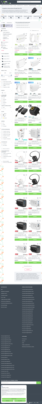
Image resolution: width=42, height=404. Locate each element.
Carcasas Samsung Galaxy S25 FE (27, 309)
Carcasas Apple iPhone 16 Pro (6, 341)
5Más (4, 40)
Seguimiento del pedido (5, 291)
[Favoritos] (7, 3)
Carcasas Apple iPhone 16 (5, 335)
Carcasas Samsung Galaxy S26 (27, 295)
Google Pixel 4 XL (20, 5)
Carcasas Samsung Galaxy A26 (27, 318)
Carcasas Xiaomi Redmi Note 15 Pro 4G (7, 365)
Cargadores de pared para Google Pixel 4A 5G (23, 27)
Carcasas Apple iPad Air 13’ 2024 (6, 355)
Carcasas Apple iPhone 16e (5, 337)
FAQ (2, 289)
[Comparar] (24, 34)
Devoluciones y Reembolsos (5, 301)
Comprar (21, 54)
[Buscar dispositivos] (11, 25)
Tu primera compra (4, 295)
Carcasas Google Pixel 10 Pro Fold (27, 324)
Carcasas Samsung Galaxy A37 (27, 316)
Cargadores (26, 5)
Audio (23, 342)
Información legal (4, 305)
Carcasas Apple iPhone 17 (5, 347)
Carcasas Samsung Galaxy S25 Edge (28, 307)
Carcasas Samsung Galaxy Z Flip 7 (28, 291)
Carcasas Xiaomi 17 (4, 357)
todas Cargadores (6, 32)
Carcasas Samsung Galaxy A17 (27, 320)
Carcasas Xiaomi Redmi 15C (5, 361)
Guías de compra (4, 307)
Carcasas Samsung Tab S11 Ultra (27, 289)
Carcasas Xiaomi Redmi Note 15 (6, 363)
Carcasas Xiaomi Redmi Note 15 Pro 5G (7, 367)
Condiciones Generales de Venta (6, 303)
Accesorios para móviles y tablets (7, 5)
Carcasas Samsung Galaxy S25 (27, 301)
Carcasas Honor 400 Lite (5, 373)
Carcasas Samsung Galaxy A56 (27, 311)
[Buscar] (18, 2)
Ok (38, 382)
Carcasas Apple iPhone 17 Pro (6, 351)
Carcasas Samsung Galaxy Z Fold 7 (28, 293)
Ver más (28, 269)
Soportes (23, 340)
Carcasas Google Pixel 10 (26, 326)
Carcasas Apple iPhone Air (5, 349)
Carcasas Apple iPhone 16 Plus (6, 339)
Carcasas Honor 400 (4, 371)
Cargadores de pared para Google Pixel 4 (22, 25)
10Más (2, 50)
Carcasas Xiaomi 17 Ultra (5, 359)
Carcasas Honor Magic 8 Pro (6, 377)
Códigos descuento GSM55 (5, 299)
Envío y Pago (3, 297)
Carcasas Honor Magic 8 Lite (6, 375)
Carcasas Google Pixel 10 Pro (27, 332)
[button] (21, 50)
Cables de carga (6, 35)
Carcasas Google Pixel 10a (26, 328)
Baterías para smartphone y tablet (28, 346)
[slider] (1, 75)
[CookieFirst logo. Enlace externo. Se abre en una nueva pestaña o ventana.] (2, 386)
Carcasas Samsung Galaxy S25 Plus (28, 303)
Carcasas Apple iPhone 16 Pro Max (7, 343)
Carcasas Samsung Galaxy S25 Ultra (28, 305)
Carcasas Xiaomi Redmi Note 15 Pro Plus (7, 369)
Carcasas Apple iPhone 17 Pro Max (7, 353)
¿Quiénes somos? (4, 293)
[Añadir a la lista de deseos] (26, 34)
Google (15, 5)
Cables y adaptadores (26, 344)
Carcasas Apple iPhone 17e (5, 345)
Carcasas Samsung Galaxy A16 (27, 322)
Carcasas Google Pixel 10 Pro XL (27, 330)
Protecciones (24, 338)
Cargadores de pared (32, 5)
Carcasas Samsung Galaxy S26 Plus (28, 297)
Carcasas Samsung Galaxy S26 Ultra (28, 299)
